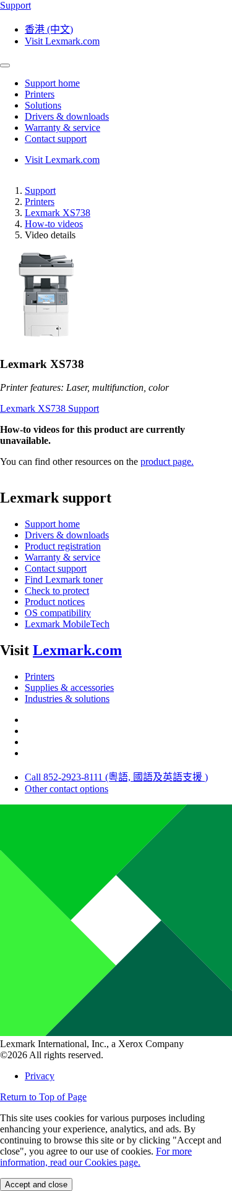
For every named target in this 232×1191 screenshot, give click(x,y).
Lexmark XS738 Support (49, 408)
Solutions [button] (43, 105)
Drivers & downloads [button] (67, 116)
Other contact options (66, 789)
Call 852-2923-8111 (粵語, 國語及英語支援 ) (116, 777)
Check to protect (57, 590)
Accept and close (36, 1184)
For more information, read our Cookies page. (96, 1157)
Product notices (55, 601)
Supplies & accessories (69, 687)
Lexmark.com (77, 650)
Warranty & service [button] (62, 127)
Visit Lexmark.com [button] (62, 41)
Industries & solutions (67, 698)
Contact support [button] (56, 138)
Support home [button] (52, 83)
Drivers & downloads (67, 535)
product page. (167, 461)
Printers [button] (39, 94)
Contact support (56, 568)
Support (40, 190)
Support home (52, 524)
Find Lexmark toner (64, 579)
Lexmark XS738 (57, 212)
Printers (39, 201)
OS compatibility (58, 613)
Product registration (63, 546)
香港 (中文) (49, 29)
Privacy (39, 1076)
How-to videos (54, 224)
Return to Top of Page (43, 1097)
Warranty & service (62, 557)
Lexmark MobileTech (67, 624)
